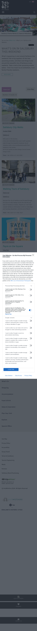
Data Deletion (8, 375)
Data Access (18, 375)
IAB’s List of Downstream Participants (20, 280)
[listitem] (18, 286)
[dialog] (18, 315)
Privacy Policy (28, 375)
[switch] (30, 289)
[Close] (33, 255)
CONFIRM (11, 369)
